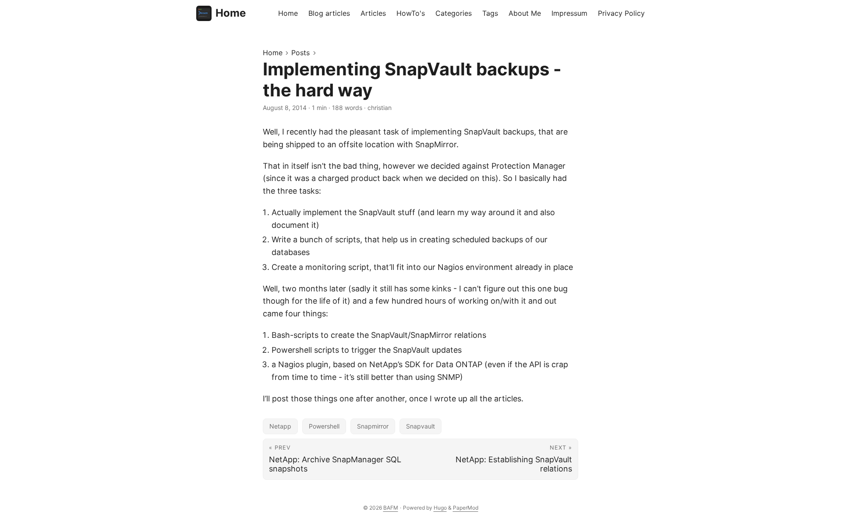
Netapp (280, 426)
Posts (300, 52)
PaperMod (465, 507)
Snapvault (420, 426)
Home (231, 13)
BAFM (390, 507)
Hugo (440, 507)
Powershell (324, 426)
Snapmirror (373, 426)
